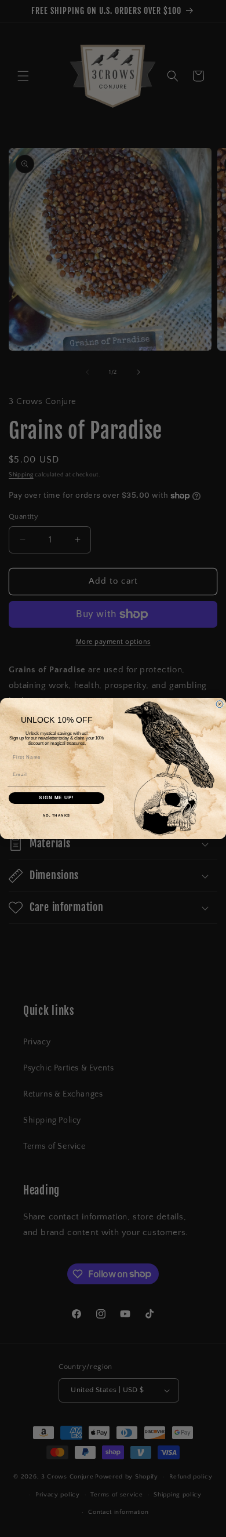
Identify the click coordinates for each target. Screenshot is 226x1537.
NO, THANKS (57, 815)
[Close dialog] (219, 704)
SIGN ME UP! (56, 797)
